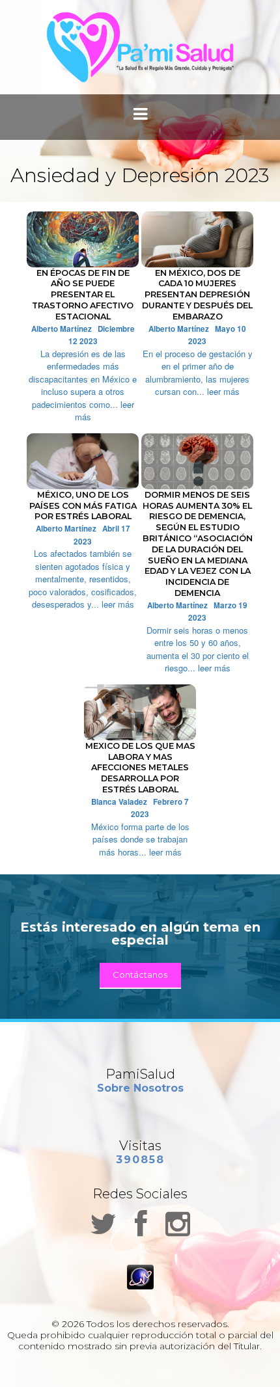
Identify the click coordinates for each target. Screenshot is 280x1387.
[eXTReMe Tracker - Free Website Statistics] (140, 1275)
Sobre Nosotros (140, 1088)
